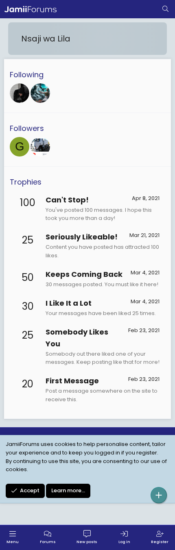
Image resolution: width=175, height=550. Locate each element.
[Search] (165, 9)
